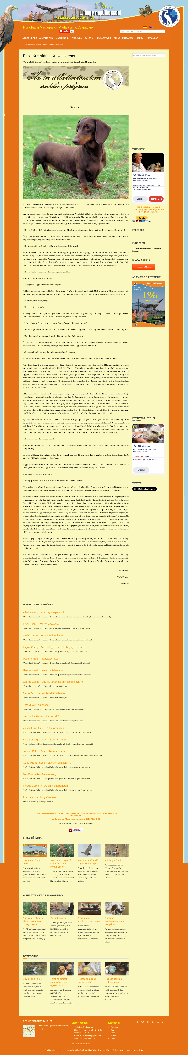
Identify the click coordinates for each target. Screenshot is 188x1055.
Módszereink (62, 38)
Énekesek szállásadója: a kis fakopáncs (114, 921)
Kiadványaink (104, 38)
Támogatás (127, 38)
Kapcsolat (152, 38)
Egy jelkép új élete (32, 979)
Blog (112, 1030)
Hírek (34, 38)
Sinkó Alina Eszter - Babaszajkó (41, 716)
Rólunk (140, 38)
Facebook (114, 1027)
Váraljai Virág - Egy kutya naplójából (43, 612)
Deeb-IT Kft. (138, 1050)
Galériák (89, 38)
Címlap (25, 38)
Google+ (113, 1033)
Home (25, 44)
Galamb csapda (58, 918)
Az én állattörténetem (35, 44)
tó (89, 1044)
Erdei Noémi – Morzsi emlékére (41, 624)
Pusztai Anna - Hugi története (39, 797)
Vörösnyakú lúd (113, 860)
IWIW (112, 1038)
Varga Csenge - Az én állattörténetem (44, 739)
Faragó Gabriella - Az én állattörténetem (46, 785)
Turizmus (77, 38)
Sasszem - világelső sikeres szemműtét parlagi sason (60, 863)
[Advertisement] (148, 103)
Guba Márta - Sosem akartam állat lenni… (47, 762)
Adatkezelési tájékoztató (80, 1044)
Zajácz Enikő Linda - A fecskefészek (43, 728)
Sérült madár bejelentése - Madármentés (53, 1025)
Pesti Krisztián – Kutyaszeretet (40, 658)
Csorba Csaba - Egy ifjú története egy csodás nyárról (53, 681)
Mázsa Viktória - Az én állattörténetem (44, 693)
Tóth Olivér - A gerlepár (36, 705)
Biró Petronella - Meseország (39, 774)
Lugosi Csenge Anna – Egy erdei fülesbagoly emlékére (54, 647)
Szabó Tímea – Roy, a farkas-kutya (43, 635)
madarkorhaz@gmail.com (90, 1036)
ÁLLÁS (117, 38)
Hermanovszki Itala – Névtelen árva (43, 670)
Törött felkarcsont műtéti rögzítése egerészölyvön (59, 982)
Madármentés (45, 38)
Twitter (113, 1036)
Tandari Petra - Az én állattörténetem (44, 751)
